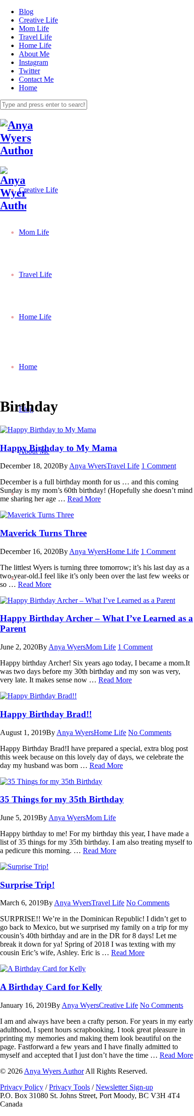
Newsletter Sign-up (124, 1087)
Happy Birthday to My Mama (58, 448)
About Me (34, 54)
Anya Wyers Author (54, 1071)
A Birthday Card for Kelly (51, 987)
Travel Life (35, 37)
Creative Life (38, 20)
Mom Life (34, 28)
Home (28, 88)
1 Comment (158, 466)
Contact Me (36, 79)
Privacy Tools (69, 1087)
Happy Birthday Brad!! (46, 714)
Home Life (35, 45)
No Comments (149, 732)
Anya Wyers (87, 466)
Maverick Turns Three (43, 533)
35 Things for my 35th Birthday (62, 799)
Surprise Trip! (27, 885)
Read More (84, 499)
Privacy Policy (21, 1087)
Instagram (33, 62)
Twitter (29, 71)
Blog (26, 12)
